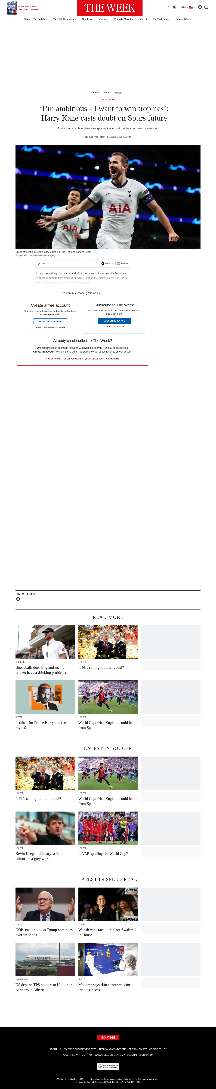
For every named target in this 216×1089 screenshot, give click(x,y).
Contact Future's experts (79, 1049)
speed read (107, 99)
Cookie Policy (158, 1049)
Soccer (118, 92)
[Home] (27, 19)
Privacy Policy (138, 1049)
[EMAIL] (19, 599)
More (142, 19)
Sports (107, 92)
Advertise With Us (74, 1055)
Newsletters (87, 19)
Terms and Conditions (112, 1049)
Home (96, 92)
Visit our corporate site (148, 1079)
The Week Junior (161, 19)
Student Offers (183, 19)
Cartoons (103, 19)
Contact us (112, 358)
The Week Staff (97, 136)
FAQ (89, 1055)
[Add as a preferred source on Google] (108, 1066)
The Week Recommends (64, 19)
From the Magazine (123, 19)
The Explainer (40, 19)
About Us (55, 1049)
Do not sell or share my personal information (123, 1055)
